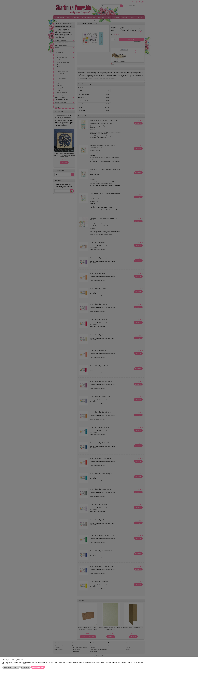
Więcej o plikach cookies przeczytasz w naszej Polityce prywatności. (18, 663)
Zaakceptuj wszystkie (38, 667)
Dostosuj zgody (25, 667)
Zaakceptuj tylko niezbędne (11, 667)
